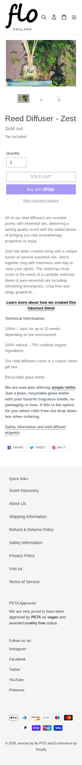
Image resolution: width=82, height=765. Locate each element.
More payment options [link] (41, 201)
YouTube (16, 680)
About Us (17, 503)
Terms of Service (24, 582)
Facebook (17, 659)
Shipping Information (28, 516)
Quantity (13, 153)
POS (42, 743)
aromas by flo (28, 743)
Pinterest (16, 690)
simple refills (63, 387)
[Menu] (74, 17)
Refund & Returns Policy (31, 529)
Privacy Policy (22, 555)
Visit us (15, 568)
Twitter (14, 669)
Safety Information (25, 542)
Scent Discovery (24, 490)
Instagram (17, 649)
